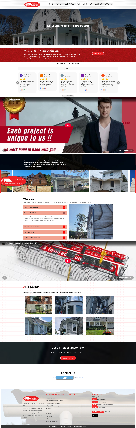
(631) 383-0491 (101, 399)
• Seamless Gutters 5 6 (52, 398)
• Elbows (48, 411)
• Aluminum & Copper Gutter (54, 400)
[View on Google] (21, 75)
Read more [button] (23, 86)
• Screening (49, 419)
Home (50, 4)
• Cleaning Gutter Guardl (53, 403)
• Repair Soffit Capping (52, 406)
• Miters (48, 413)
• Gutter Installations (52, 421)
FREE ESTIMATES (68, 358)
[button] (17, 82)
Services (69, 4)
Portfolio (82, 4)
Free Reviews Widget (68, 95)
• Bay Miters (49, 416)
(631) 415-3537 (102, 402)
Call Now (97, 53)
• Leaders (49, 408)
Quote (108, 4)
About (59, 4)
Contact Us (96, 4)
